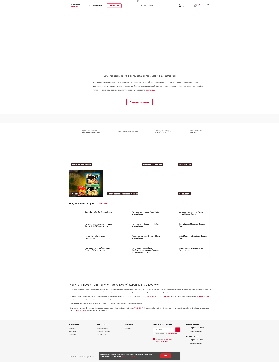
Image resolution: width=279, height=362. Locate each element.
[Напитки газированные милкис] (139, 183)
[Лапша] (86, 183)
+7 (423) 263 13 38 (95, 5)
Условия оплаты (103, 328)
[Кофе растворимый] (103, 154)
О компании (74, 324)
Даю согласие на (167, 335)
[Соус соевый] (193, 154)
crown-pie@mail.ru (202, 296)
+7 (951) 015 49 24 (197, 340)
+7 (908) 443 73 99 (139, 308)
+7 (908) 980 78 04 (80, 310)
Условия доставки (103, 331)
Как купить (101, 324)
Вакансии (72, 328)
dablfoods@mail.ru (196, 344)
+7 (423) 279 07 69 (163, 296)
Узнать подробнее (128, 356)
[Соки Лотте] (193, 183)
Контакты (129, 324)
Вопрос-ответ (102, 334)
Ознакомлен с (164, 340)
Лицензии (72, 331)
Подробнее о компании (139, 102)
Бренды (128, 328)
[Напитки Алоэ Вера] (157, 154)
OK (165, 356)
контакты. (150, 90)
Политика (72, 334)
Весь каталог (103, 203)
